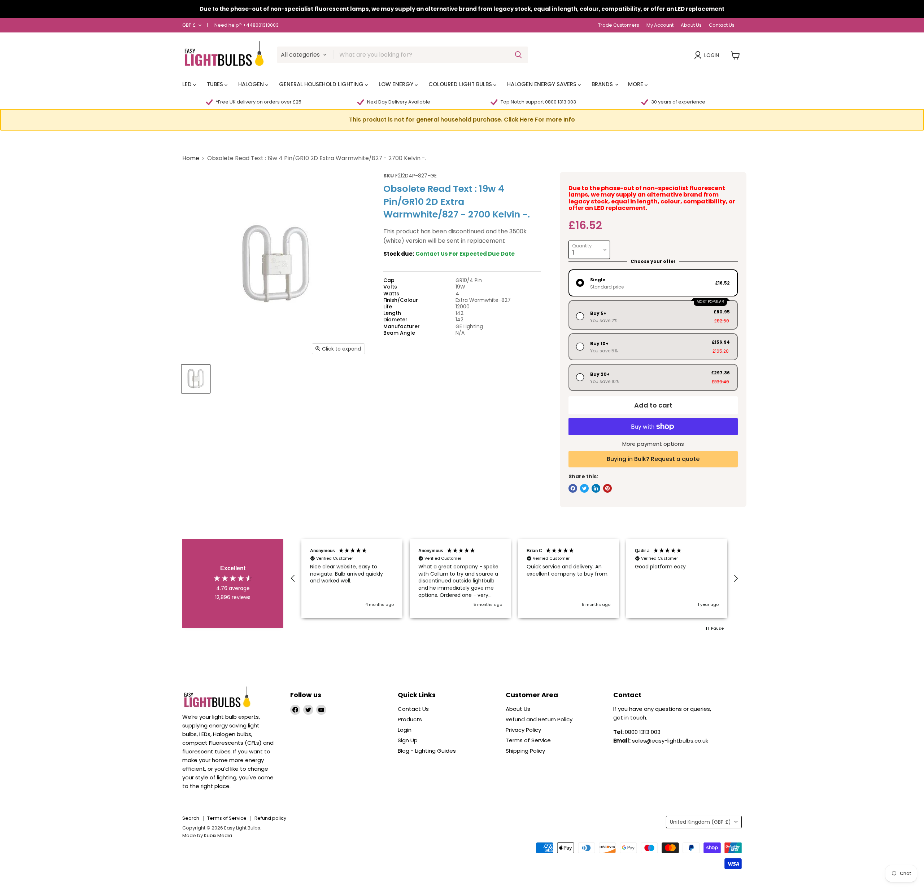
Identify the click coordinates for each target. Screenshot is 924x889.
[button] (462, 120)
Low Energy (397, 84)
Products (410, 719)
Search (190, 818)
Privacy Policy (523, 730)
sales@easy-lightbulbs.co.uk (670, 740)
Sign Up (408, 740)
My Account (660, 25)
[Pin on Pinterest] (607, 488)
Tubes (216, 84)
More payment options (653, 444)
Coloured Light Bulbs (460, 84)
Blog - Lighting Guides (427, 750)
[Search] (518, 55)
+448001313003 (261, 25)
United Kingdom (700, 822)
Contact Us (722, 25)
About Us (691, 25)
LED (187, 84)
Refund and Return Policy (539, 719)
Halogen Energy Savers (542, 84)
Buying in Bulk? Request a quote (653, 459)
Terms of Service (528, 740)
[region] (514, 578)
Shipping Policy (525, 750)
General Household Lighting (322, 84)
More (636, 84)
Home (190, 158)
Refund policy (270, 818)
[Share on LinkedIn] (596, 488)
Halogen (251, 84)
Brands (603, 84)
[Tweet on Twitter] (584, 488)
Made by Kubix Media (207, 835)
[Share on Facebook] (572, 488)
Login (711, 55)
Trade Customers (618, 25)
